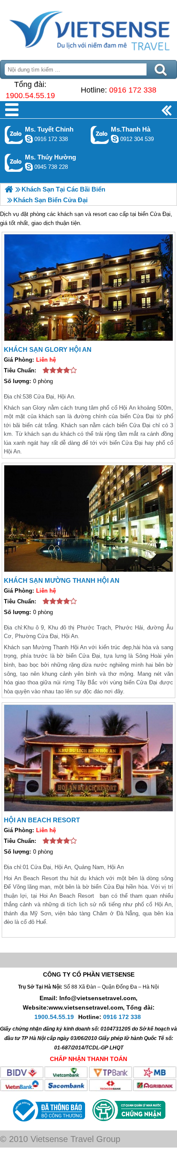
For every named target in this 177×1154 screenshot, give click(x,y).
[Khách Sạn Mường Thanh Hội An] (88, 518)
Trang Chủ (88, 28)
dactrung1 (28, 166)
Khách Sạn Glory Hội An (48, 349)
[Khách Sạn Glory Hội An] (88, 287)
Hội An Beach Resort (42, 820)
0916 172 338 (132, 90)
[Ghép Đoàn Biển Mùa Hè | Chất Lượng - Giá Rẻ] (9, 189)
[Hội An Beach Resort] (88, 758)
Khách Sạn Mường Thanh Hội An (61, 580)
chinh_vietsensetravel (28, 139)
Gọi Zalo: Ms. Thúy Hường (14, 162)
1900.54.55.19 (30, 95)
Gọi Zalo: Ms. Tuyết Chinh (14, 134)
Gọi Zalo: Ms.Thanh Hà (100, 134)
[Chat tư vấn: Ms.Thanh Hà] (114, 139)
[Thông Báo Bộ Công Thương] (48, 1123)
